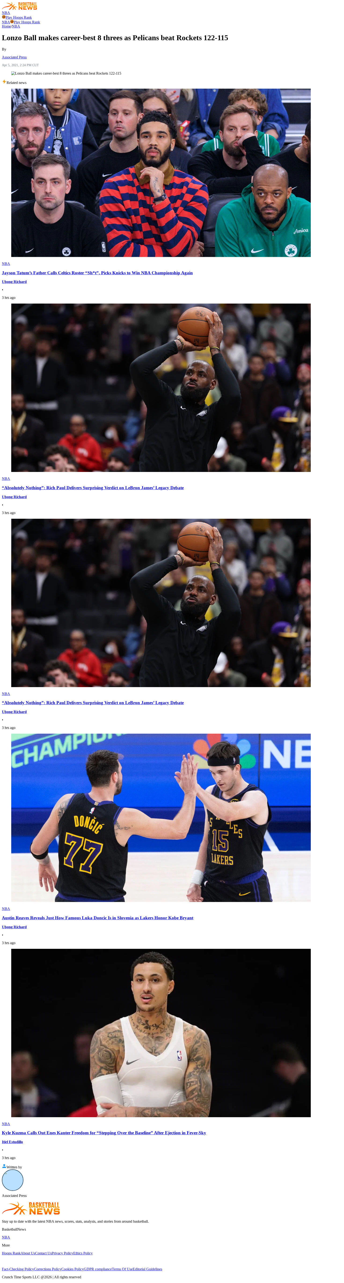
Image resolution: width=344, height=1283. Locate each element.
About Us (28, 1253)
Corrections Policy (47, 1269)
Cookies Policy (72, 1269)
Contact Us (43, 1253)
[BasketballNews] (19, 9)
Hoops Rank (11, 1253)
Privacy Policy (62, 1253)
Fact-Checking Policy (18, 1269)
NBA (6, 13)
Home (6, 26)
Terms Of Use (122, 1269)
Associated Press (14, 57)
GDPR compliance (98, 1269)
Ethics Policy (83, 1253)
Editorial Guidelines (147, 1269)
